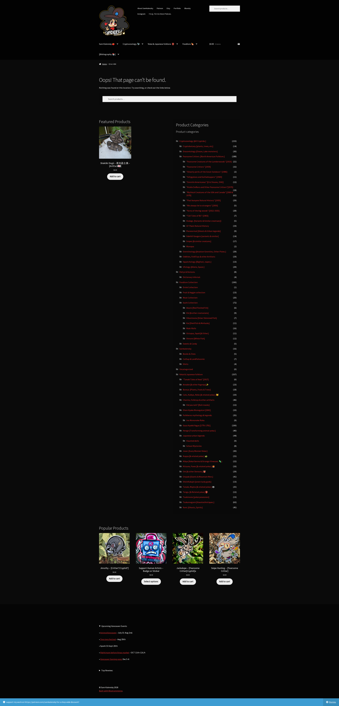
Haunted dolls (192, 440)
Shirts (185, 364)
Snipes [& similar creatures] (198, 241)
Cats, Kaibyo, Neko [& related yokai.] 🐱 (201, 394)
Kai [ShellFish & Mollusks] (198, 323)
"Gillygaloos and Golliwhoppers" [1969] (204, 177)
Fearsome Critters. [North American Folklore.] (204, 156)
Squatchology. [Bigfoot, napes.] (197, 261)
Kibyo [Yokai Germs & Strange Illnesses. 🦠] (202, 461)
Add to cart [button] (115, 176)
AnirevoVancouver (108, 632)
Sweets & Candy (190, 343)
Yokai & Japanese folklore (191, 374)
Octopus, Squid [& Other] (197, 333)
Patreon (160, 8)
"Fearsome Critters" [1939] (198, 166)
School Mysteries (194, 446)
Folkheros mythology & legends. (197, 415)
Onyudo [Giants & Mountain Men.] (198, 476)
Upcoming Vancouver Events (114, 626)
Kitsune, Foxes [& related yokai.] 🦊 (199, 466)
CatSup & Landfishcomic (194, 359)
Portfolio (177, 8)
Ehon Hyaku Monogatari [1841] (197, 410)
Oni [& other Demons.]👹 (194, 471)
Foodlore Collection (188, 282)
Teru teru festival (108, 639)
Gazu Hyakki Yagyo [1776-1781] (197, 425)
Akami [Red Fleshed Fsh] (197, 307)
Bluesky (187, 8)
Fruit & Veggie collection (194, 292)
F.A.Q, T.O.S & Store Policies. (160, 14)
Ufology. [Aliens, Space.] (193, 267)
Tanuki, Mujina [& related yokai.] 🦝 (199, 487)
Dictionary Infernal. (191, 277)
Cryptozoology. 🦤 (131, 44)
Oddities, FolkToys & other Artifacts (199, 256)
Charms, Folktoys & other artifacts (198, 400)
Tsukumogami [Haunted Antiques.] (198, 502)
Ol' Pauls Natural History (197, 226)
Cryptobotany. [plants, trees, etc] (198, 146)
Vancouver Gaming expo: (111, 659)
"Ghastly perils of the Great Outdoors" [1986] (206, 171)
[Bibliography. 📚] (107, 54)
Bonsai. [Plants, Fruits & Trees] (197, 389)
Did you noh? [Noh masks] (198, 405)
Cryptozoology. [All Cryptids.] (192, 141)
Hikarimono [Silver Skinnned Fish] (201, 318)
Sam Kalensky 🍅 (107, 44)
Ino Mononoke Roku (195, 420)
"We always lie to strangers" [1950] (202, 205)
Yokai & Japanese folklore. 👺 (161, 44)
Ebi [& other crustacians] (197, 313)
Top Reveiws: (107, 670)
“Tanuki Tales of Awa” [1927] (196, 379)
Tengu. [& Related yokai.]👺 (195, 492)
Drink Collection (190, 287)
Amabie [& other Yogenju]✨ (196, 384)
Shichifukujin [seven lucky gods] (197, 481)
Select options (151, 581)
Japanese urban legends (194, 435)
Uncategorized (186, 369)
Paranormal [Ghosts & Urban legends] (203, 231)
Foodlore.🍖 (188, 44)
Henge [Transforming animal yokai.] (199, 430)
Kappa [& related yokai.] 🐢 (195, 456)
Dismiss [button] (332, 702)
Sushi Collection (190, 302)
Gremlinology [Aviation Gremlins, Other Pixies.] (204, 251)
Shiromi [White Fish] (195, 338)
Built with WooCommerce (110, 690)
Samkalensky (185, 348)
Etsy (168, 8)
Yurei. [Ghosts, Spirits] (193, 507)
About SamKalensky (145, 8)
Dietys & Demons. (187, 272)
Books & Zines (189, 354)
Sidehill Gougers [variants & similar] (202, 236)
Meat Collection (190, 297)
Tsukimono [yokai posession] (196, 497)
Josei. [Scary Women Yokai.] (195, 451)
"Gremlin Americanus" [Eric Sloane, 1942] (205, 182)
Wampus (190, 246)
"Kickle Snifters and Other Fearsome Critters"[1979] (209, 187)
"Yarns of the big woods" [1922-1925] (203, 210)
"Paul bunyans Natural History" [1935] (203, 200)
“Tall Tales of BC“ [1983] (197, 215)
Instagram (141, 14)
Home (104, 64)
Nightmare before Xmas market (114, 652)
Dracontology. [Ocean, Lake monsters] (200, 151)
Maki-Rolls (191, 328)
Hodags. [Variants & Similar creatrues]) (203, 221)
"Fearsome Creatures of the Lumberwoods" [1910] (209, 161)
